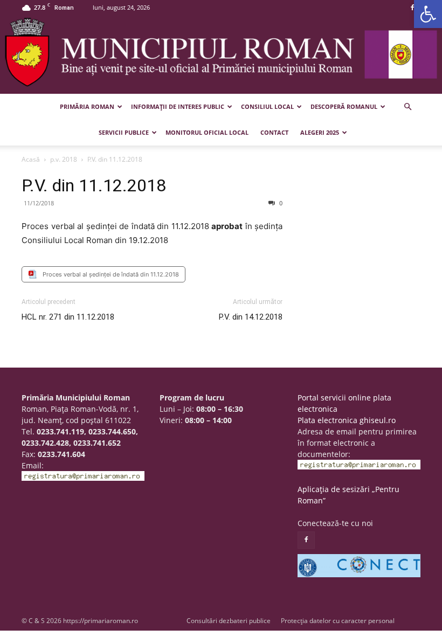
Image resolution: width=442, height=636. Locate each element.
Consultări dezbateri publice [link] (229, 620)
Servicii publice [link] (124, 132)
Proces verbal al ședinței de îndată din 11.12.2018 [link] (111, 274)
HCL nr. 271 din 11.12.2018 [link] (68, 317)
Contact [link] (274, 132)
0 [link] (280, 203)
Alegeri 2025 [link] (319, 132)
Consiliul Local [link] (267, 106)
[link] (428, 14)
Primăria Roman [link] (87, 106)
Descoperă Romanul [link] (343, 106)
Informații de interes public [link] (177, 106)
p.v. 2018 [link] (63, 159)
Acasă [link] (31, 159)
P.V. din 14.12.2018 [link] (250, 317)
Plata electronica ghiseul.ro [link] (347, 420)
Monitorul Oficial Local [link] (206, 132)
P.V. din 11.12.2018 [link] (94, 185)
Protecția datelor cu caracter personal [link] (338, 620)
